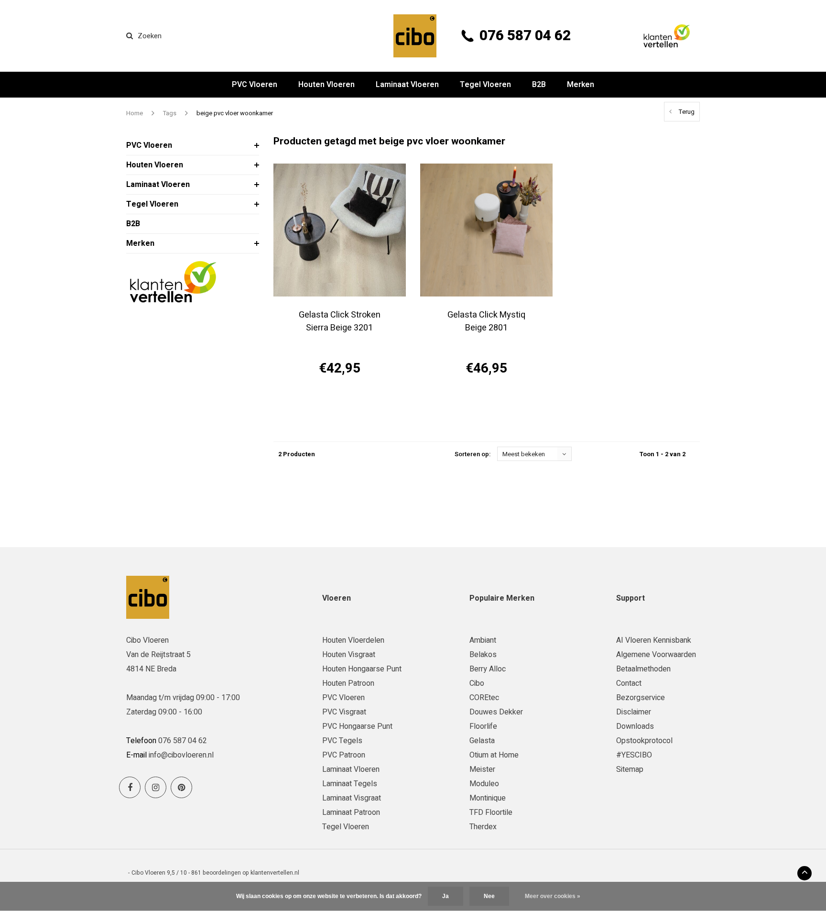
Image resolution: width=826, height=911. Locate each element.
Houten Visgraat (348, 654)
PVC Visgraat (344, 712)
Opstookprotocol (644, 740)
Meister (482, 769)
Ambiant (482, 640)
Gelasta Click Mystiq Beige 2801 (486, 321)
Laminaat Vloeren (407, 84)
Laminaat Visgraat (351, 798)
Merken (580, 84)
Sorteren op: (472, 454)
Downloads (635, 726)
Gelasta (482, 740)
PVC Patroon (343, 755)
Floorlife (483, 726)
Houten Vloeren (326, 84)
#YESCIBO (634, 755)
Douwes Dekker (496, 712)
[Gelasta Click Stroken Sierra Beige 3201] (339, 230)
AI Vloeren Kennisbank (653, 640)
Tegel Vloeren (485, 84)
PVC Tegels (342, 740)
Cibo (476, 683)
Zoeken (150, 36)
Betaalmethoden (643, 669)
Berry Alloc (487, 669)
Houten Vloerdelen (353, 640)
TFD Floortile (490, 812)
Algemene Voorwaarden (656, 654)
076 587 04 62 (525, 35)
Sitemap (629, 769)
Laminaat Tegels (349, 784)
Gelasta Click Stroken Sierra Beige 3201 (339, 321)
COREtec (484, 697)
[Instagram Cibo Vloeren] (155, 787)
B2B (539, 84)
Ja (445, 896)
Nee (489, 896)
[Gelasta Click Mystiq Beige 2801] (486, 230)
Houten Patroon (348, 683)
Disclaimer (633, 712)
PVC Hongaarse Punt (357, 726)
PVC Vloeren (254, 84)
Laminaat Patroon (351, 812)
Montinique (487, 798)
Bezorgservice (640, 697)
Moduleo (484, 784)
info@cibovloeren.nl (181, 755)
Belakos (483, 654)
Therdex (483, 827)
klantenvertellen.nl (274, 872)
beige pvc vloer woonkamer (234, 113)
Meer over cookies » (552, 896)
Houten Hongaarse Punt (362, 669)
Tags (169, 113)
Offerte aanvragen (339, 402)
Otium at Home (494, 755)
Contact (628, 683)
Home (134, 113)
